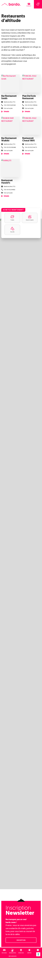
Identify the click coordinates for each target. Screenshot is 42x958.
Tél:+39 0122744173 (31, 147)
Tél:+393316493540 (10, 105)
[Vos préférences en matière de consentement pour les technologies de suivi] (38, 954)
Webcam (21, 953)
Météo (29, 953)
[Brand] (11, 4)
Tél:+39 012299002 (9, 189)
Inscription (21, 940)
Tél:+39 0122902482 (10, 147)
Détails (6, 111)
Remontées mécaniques (12, 954)
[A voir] (10, 83)
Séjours (4, 953)
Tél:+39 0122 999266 (31, 105)
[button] (12, 218)
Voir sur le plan (8, 108)
